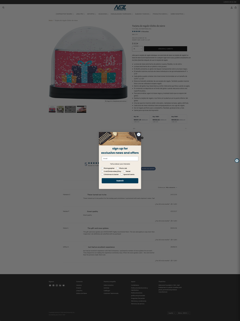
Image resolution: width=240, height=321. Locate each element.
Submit (120, 180)
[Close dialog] (138, 134)
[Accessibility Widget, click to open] (237, 160)
